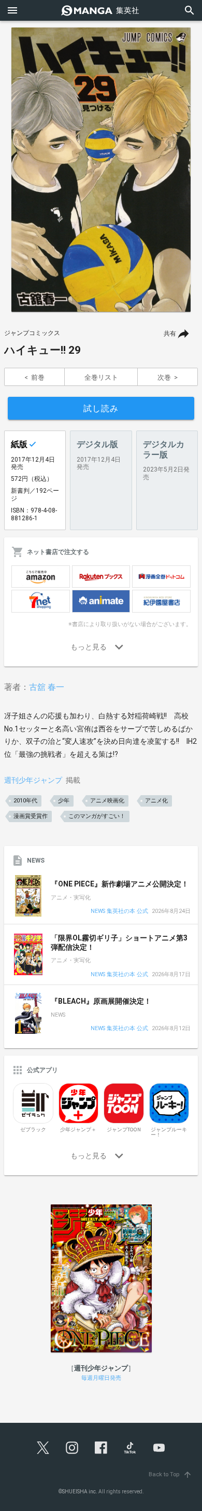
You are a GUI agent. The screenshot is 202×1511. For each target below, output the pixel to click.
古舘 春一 (46, 687)
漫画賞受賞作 (30, 816)
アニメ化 (156, 800)
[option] (101, 169)
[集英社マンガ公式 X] (43, 1447)
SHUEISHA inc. (79, 1491)
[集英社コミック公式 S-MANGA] (101, 10)
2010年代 (25, 800)
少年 (63, 800)
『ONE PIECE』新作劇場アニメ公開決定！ (120, 884)
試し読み (101, 408)
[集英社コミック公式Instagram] (72, 1447)
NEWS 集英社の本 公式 (119, 911)
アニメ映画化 (107, 800)
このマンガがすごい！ (96, 816)
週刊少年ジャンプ (33, 780)
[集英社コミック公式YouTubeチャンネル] (159, 1447)
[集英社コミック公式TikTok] (130, 1447)
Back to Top (170, 1474)
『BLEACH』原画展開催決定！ (101, 1001)
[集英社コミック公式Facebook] (101, 1447)
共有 (170, 333)
